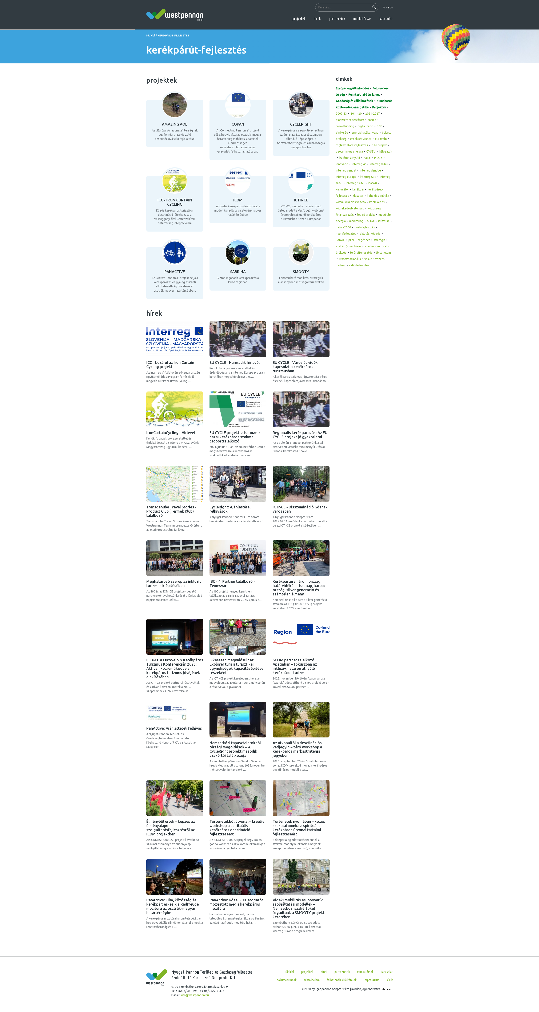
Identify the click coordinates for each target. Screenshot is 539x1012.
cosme (372, 120)
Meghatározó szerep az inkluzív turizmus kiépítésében (173, 583)
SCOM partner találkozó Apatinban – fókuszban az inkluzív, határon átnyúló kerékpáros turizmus (295, 666)
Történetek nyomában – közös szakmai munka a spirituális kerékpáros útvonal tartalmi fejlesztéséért (299, 827)
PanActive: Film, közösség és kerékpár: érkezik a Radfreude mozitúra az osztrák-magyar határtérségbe (172, 906)
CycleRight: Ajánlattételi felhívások (230, 509)
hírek (317, 18)
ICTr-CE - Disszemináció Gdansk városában (300, 509)
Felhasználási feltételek (341, 980)
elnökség (342, 132)
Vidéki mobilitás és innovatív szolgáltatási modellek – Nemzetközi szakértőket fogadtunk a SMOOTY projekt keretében (298, 908)
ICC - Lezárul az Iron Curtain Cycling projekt (170, 364)
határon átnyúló (349, 158)
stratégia (379, 240)
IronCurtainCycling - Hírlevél (170, 432)
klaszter (358, 195)
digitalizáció (365, 126)
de (391, 7)
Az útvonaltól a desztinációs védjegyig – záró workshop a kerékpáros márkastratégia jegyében (297, 749)
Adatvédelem (312, 980)
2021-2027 (372, 113)
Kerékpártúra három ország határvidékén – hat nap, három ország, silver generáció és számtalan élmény (299, 587)
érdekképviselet (360, 139)
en (387, 7)
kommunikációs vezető (351, 202)
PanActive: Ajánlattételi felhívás (174, 728)
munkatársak (362, 18)
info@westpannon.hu (195, 995)
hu (384, 7)
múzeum (384, 221)
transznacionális (350, 259)
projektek (299, 18)
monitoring (356, 221)
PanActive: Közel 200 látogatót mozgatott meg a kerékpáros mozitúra (236, 904)
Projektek (379, 107)
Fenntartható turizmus (364, 94)
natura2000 (343, 227)
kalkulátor (342, 189)
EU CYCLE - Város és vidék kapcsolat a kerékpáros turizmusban (295, 366)
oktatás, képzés (370, 233)
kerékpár (358, 189)
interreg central (346, 170)
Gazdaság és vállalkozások (354, 101)
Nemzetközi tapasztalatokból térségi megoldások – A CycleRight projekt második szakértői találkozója (235, 749)
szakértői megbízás (348, 246)
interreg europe (346, 176)
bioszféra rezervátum (350, 120)
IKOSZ (378, 158)
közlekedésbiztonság (350, 208)
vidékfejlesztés (359, 265)
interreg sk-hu (355, 183)
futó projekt (379, 145)
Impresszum (371, 980)
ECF (379, 126)
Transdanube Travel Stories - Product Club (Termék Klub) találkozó (171, 511)
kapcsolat (386, 18)
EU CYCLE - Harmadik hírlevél (234, 362)
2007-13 (341, 113)
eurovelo (381, 139)
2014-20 (356, 113)
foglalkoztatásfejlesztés (352, 145)
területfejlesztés (361, 252)
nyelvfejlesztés (365, 227)
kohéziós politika (378, 195)
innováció (342, 164)
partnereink (337, 18)
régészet (364, 240)
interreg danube (370, 170)
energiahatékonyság (365, 132)
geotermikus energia (349, 151)
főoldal (150, 35)
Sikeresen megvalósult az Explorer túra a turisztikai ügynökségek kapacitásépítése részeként (236, 666)
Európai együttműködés (352, 88)
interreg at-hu (379, 164)
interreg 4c (359, 164)
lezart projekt (366, 214)
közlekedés (377, 202)
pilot (351, 240)
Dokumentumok (286, 980)
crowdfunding (345, 126)
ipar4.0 (372, 183)
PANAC (340, 240)
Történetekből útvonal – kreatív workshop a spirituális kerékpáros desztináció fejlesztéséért (236, 827)
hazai (367, 158)
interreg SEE (368, 176)
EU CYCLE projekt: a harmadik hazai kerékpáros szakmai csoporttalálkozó (235, 436)
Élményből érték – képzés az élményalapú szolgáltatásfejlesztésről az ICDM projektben (170, 827)
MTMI (371, 221)
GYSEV (370, 151)
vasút (368, 259)
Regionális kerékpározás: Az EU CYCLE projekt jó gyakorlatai (300, 434)
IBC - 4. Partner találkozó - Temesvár (232, 583)
